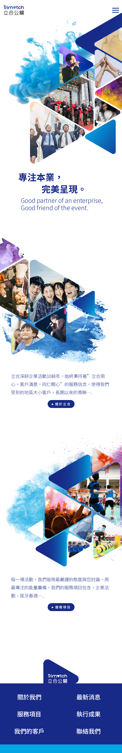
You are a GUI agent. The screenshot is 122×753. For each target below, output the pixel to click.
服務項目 (29, 713)
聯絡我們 (88, 730)
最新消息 (88, 696)
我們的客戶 (29, 730)
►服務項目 (61, 607)
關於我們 (29, 696)
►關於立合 (61, 404)
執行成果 (88, 713)
